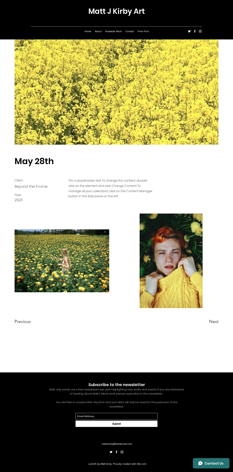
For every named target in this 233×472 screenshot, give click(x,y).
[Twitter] (189, 31)
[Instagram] (200, 31)
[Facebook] (195, 31)
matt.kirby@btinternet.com (117, 443)
